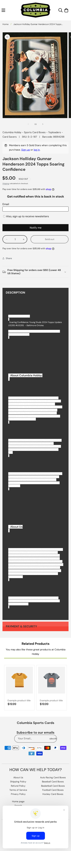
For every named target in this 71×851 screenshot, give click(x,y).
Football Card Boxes (53, 789)
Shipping (5, 183)
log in (37, 149)
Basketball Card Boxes (53, 785)
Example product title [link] (19, 700)
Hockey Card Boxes (52, 794)
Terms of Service (18, 789)
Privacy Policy (18, 794)
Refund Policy (18, 785)
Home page (18, 801)
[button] (3, 10)
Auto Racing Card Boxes (53, 777)
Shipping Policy (18, 781)
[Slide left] (28, 124)
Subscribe (53, 738)
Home (5, 24)
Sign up (25, 149)
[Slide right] (42, 124)
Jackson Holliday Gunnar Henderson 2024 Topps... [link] (38, 24)
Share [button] (9, 258)
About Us (18, 777)
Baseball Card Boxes (53, 781)
